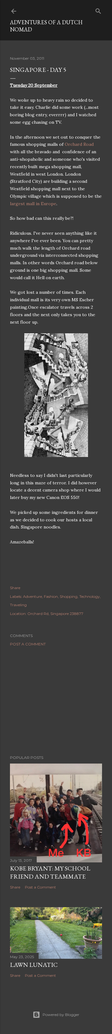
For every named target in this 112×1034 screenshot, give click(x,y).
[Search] (98, 10)
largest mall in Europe (33, 203)
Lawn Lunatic (34, 965)
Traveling (18, 604)
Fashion (51, 596)
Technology (89, 596)
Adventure (32, 596)
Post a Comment (28, 644)
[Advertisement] (56, 701)
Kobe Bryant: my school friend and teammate (50, 872)
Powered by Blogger (61, 1014)
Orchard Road (79, 144)
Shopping (68, 596)
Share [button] (15, 587)
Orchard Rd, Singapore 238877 (55, 613)
